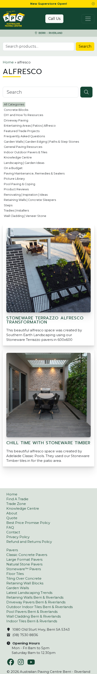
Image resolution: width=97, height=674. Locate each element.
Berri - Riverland (50, 33)
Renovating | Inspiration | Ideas (26, 194)
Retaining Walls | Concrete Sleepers (30, 200)
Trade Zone (16, 504)
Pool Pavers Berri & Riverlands (32, 611)
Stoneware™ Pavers (23, 569)
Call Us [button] (54, 18)
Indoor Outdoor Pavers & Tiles (25, 152)
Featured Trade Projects (21, 131)
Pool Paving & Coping (19, 184)
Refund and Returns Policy (29, 541)
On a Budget (13, 168)
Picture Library (14, 178)
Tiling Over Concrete (24, 578)
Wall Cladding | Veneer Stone (25, 216)
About (11, 513)
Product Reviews (16, 189)
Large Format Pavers (24, 559)
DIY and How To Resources (23, 115)
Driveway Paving (16, 120)
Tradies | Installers (16, 210)
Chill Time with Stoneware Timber (48, 443)
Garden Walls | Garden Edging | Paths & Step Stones (41, 141)
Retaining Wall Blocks (24, 583)
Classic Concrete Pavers (26, 555)
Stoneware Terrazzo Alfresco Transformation (45, 320)
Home (8, 62)
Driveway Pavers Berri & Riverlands (35, 602)
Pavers (12, 550)
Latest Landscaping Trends (29, 592)
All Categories (14, 104)
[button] (93, 3)
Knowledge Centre (18, 157)
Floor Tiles (15, 574)
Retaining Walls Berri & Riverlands (34, 597)
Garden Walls (17, 588)
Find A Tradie (17, 499)
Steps (8, 205)
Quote (11, 518)
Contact (13, 532)
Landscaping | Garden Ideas (24, 163)
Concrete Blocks (16, 110)
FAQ (10, 527)
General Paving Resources (23, 147)
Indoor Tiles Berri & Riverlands (31, 621)
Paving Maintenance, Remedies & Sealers (34, 173)
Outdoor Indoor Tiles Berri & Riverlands (39, 607)
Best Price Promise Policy (28, 523)
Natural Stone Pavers (24, 564)
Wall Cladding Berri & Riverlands (33, 616)
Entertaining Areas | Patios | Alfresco (30, 125)
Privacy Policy (18, 537)
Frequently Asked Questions (24, 136)
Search (85, 46)
